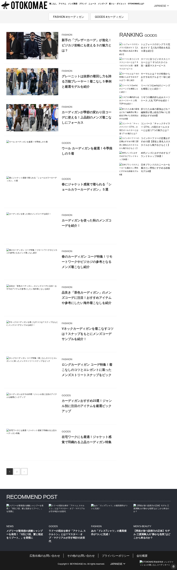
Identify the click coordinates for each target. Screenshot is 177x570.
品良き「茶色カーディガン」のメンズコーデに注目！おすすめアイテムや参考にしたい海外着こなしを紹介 (86, 297)
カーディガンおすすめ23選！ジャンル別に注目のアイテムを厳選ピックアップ (87, 405)
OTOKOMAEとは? (136, 3)
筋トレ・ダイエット (117, 3)
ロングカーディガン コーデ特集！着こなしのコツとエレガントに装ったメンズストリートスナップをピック (87, 369)
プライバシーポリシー (115, 556)
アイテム (62, 3)
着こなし (53, 3)
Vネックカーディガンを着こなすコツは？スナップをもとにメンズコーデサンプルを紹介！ (88, 333)
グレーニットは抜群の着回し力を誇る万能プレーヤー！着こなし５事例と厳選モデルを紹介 (86, 81)
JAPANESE (160, 5)
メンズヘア (102, 3)
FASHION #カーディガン (68, 17)
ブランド (83, 3)
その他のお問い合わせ (81, 556)
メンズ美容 (72, 3)
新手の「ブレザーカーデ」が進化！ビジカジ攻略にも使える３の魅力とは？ (86, 45)
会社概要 (142, 556)
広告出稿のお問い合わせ (45, 556)
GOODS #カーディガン (109, 17)
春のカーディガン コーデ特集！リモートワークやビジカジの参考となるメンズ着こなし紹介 (87, 261)
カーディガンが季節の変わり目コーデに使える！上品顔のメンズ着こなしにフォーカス (86, 117)
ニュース (92, 3)
